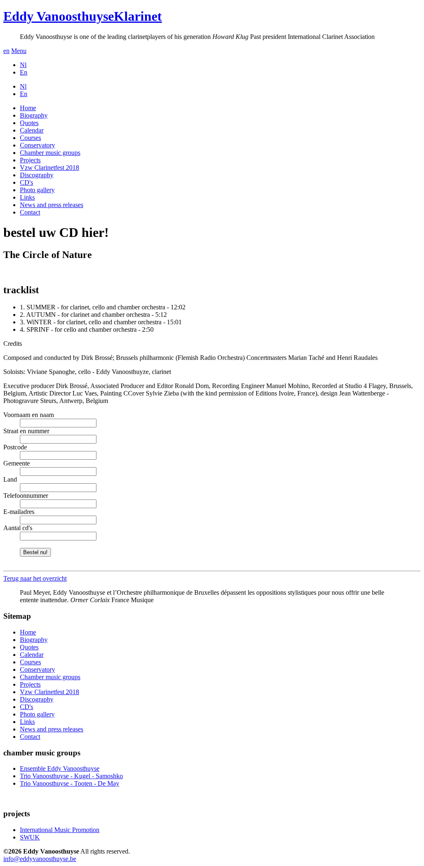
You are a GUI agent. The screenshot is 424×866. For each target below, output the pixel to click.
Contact (30, 212)
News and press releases (51, 204)
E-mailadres (18, 511)
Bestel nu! (35, 552)
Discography (36, 175)
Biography (34, 115)
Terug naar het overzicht (35, 578)
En (23, 72)
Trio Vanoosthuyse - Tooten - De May (69, 783)
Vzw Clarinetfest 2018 (49, 167)
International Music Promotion (59, 829)
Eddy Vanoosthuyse (82, 16)
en (6, 50)
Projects (30, 160)
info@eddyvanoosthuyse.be (39, 858)
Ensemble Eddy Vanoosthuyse (59, 768)
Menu (18, 50)
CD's (26, 182)
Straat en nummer (26, 430)
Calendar (31, 130)
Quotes (29, 122)
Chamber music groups (50, 152)
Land (10, 479)
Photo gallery (37, 189)
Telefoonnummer (25, 495)
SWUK (30, 837)
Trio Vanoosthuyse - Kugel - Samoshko (71, 775)
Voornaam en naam (28, 414)
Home (28, 107)
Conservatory (37, 145)
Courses (30, 137)
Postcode (15, 447)
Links (27, 197)
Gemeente (16, 463)
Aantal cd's (17, 527)
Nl (23, 64)
